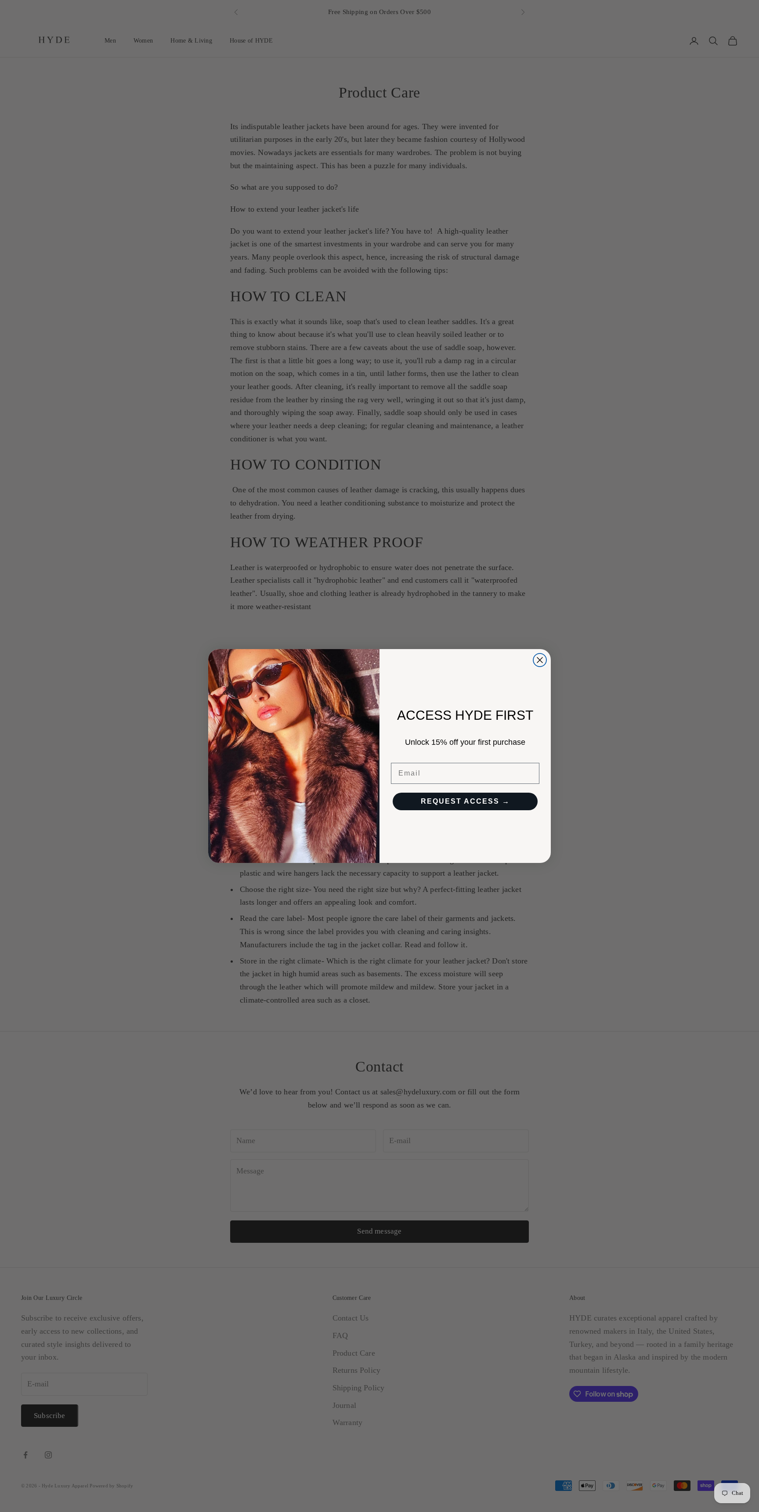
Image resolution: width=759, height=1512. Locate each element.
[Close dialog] (539, 660)
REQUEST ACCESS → (465, 801)
